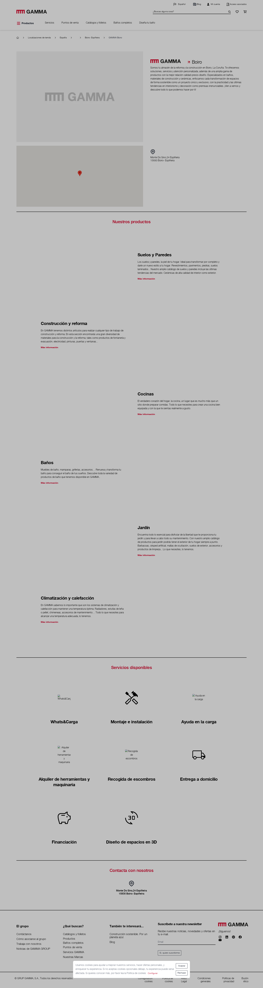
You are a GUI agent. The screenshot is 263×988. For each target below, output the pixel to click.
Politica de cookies (137, 973)
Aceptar (181, 966)
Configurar (153, 973)
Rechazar (181, 973)
